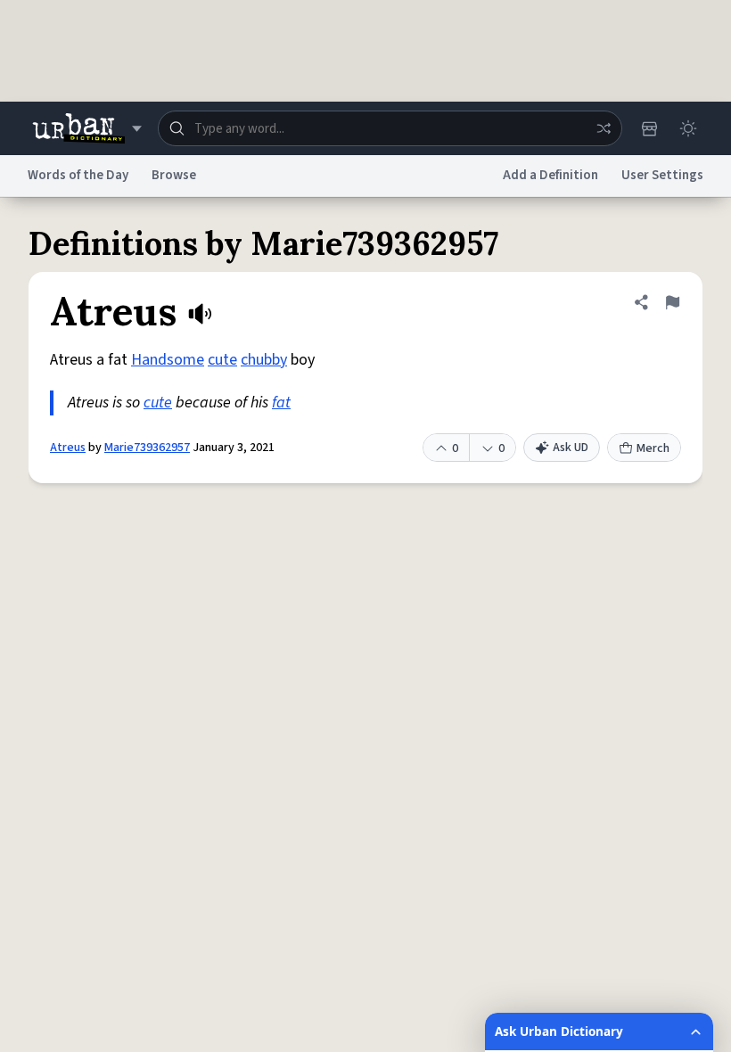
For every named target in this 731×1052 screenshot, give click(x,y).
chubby (264, 360)
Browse (174, 175)
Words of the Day (78, 175)
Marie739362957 (147, 447)
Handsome (167, 360)
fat (281, 402)
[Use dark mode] (688, 128)
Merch (653, 448)
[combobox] (390, 128)
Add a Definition (550, 175)
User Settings (662, 175)
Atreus (68, 447)
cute (222, 360)
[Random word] (603, 128)
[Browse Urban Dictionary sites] (87, 128)
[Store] (649, 128)
